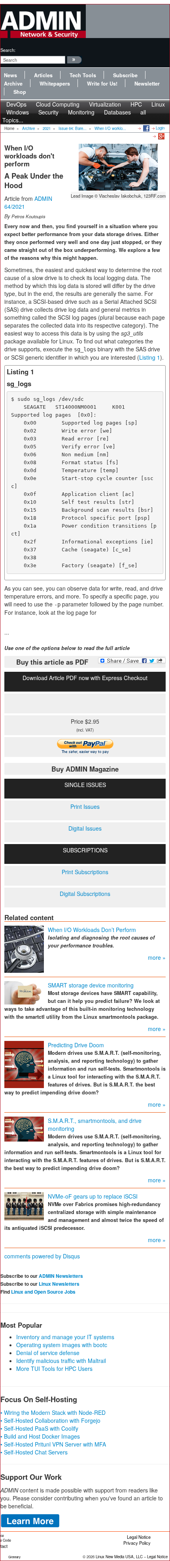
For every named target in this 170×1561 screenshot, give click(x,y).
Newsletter (147, 83)
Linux (158, 104)
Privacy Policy (137, 1543)
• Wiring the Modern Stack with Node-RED (53, 1412)
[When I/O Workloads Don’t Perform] (24, 948)
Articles (43, 75)
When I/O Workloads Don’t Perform (92, 930)
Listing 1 (149, 357)
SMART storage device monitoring (91, 985)
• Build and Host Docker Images (40, 1436)
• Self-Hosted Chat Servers (34, 1452)
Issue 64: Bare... (73, 128)
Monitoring (81, 112)
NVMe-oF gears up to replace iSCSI (93, 1196)
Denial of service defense (47, 1353)
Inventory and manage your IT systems (65, 1337)
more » (157, 957)
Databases (117, 112)
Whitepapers (55, 83)
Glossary (14, 1557)
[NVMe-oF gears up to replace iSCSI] (24, 1205)
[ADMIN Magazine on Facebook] (145, 128)
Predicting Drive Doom (76, 1045)
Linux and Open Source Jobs (43, 1291)
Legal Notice (139, 1537)
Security (48, 112)
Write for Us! (102, 83)
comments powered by (42, 1256)
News (10, 75)
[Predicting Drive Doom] (24, 1063)
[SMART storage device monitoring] (24, 992)
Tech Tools (83, 75)
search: (7, 50)
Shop (19, 91)
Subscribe (125, 75)
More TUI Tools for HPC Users (54, 1368)
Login (160, 128)
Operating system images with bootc (61, 1345)
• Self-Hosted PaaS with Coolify (39, 1428)
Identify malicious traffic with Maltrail (61, 1361)
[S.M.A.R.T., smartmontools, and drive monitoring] (24, 1128)
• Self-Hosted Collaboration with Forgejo (50, 1420)
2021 (47, 128)
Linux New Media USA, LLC (119, 1556)
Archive (13, 83)
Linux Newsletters (59, 1283)
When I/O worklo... (110, 128)
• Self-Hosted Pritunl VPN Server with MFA (53, 1444)
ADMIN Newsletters (61, 1275)
